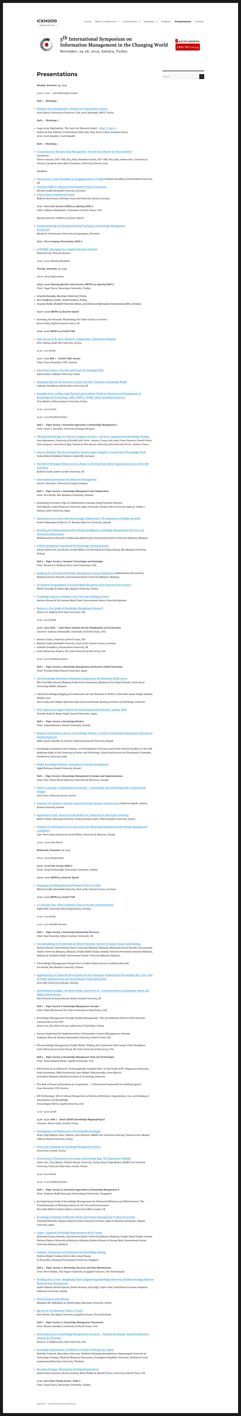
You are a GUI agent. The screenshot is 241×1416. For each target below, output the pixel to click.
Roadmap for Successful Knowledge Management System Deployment (76, 573)
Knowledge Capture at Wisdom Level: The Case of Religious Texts (73, 596)
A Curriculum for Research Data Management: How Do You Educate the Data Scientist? (84, 151)
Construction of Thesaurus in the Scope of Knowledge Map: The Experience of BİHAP (84, 1158)
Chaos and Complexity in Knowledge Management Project (69, 1146)
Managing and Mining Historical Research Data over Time (69, 885)
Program (166, 21)
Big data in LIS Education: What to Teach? (60, 1310)
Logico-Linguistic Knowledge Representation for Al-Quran (69, 1232)
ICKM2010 (47, 21)
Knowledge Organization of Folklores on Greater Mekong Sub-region (75, 1349)
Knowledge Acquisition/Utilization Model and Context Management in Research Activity (86, 1217)
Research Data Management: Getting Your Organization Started (72, 108)
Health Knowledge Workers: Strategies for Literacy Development (73, 764)
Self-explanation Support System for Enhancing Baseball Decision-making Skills (82, 709)
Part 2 (112, 128)
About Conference (105, 21)
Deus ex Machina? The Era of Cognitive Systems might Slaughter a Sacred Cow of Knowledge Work (91, 452)
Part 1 (103, 128)
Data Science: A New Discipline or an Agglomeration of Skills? (71, 179)
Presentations (183, 21)
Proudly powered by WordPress (62, 1404)
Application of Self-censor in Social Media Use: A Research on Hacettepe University (83, 815)
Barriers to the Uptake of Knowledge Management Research (70, 608)
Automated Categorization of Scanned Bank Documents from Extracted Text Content (84, 584)
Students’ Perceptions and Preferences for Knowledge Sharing (71, 1252)
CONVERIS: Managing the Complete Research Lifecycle (67, 249)
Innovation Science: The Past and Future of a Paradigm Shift (70, 370)
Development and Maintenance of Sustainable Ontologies (69, 1131)
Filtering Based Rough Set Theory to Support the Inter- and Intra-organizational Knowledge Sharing (93, 436)
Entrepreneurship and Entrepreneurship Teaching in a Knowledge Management (81, 225)
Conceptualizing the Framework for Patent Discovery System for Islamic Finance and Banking (88, 943)
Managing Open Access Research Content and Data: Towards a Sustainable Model (82, 381)
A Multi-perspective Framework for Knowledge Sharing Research (73, 545)
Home (87, 21)
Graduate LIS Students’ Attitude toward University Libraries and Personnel (78, 803)
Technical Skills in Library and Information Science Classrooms (72, 186)
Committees (130, 21)
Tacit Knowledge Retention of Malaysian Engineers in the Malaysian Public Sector (82, 678)
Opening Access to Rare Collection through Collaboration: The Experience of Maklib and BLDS (89, 518)
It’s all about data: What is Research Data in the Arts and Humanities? (75, 904)
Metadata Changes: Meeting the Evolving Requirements (68, 1369)
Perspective (43, 229)
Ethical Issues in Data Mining (53, 1299)
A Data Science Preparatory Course (56, 194)
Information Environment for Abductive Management (67, 479)
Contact (199, 21)
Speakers (149, 21)
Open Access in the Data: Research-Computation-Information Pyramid (76, 339)
